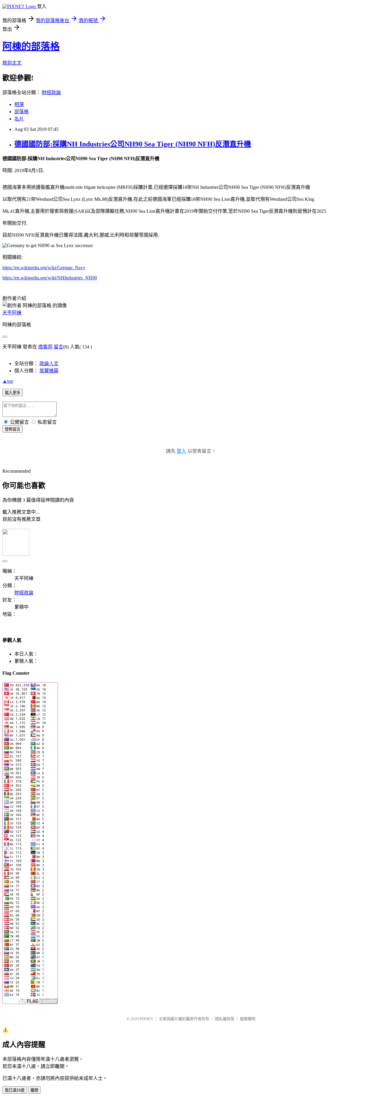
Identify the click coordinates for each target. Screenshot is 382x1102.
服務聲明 (247, 1019)
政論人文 (48, 363)
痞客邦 (45, 346)
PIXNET (146, 1019)
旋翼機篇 (48, 370)
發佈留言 (12, 429)
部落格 (21, 111)
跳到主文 (11, 62)
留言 (58, 346)
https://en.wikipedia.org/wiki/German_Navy (43, 267)
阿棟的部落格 (31, 46)
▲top (7, 381)
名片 (19, 118)
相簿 (19, 104)
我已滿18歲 (14, 1090)
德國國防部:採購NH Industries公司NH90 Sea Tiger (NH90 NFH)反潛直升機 (132, 144)
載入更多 (12, 393)
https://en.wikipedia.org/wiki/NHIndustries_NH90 (49, 277)
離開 (34, 1090)
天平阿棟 (11, 312)
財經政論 (51, 92)
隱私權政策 (224, 1019)
